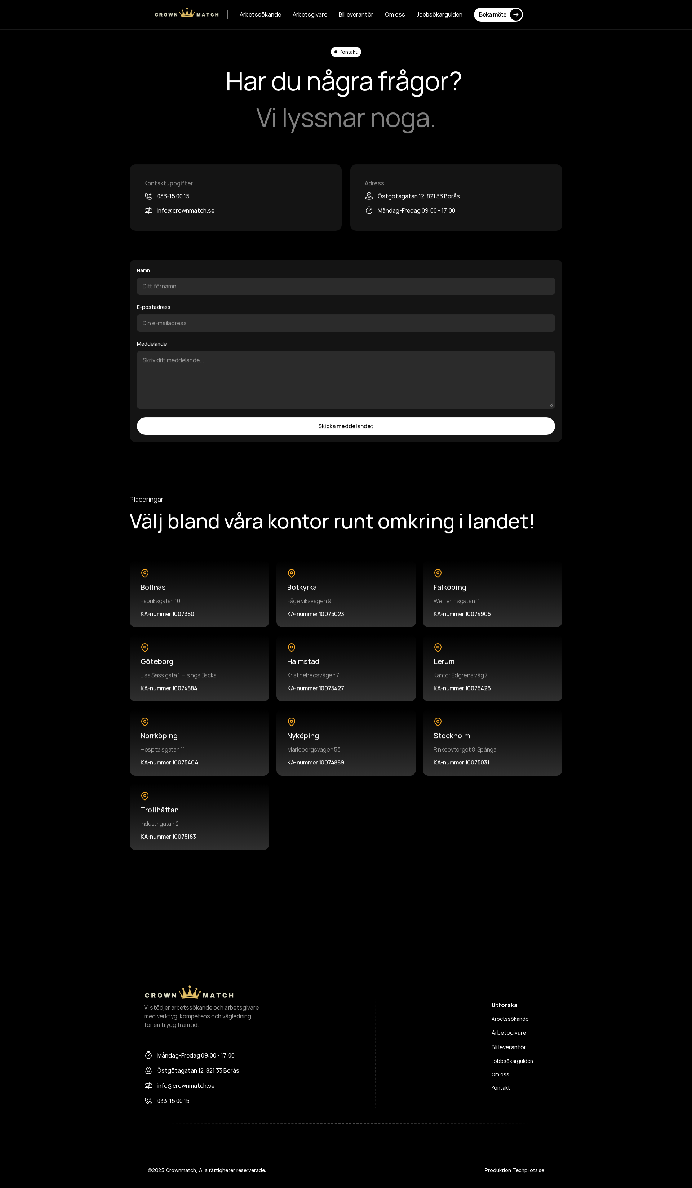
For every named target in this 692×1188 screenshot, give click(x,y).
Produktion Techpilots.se (514, 1170)
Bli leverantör (509, 1047)
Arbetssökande (510, 1018)
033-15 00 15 (173, 196)
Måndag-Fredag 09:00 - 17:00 (416, 210)
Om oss (500, 1074)
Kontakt (501, 1087)
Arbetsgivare (509, 1033)
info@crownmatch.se (185, 210)
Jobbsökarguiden (512, 1061)
